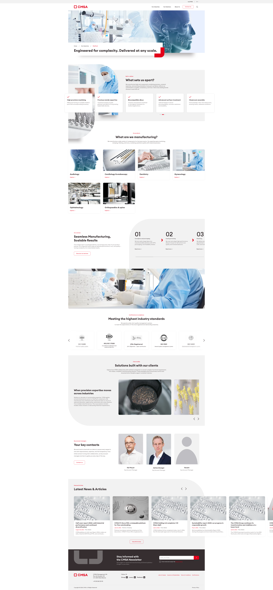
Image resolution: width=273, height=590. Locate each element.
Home (75, 46)
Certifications (195, 575)
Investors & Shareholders (173, 575)
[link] (139, 103)
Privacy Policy (178, 561)
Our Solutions (167, 7)
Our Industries (156, 7)
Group (123, 577)
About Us (177, 7)
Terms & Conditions (186, 575)
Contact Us (188, 6)
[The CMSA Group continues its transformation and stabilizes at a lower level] (247, 516)
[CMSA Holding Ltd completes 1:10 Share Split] (169, 516)
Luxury (131, 577)
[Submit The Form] (196, 558)
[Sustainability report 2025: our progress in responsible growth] (208, 516)
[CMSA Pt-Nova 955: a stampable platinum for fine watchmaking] (131, 516)
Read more (138, 249)
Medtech (140, 577)
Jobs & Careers (162, 575)
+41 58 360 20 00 (98, 581)
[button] (161, 114)
